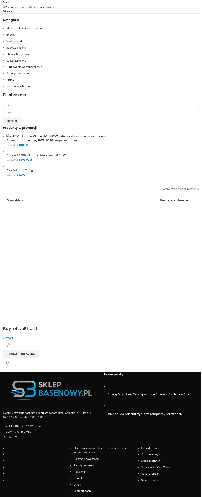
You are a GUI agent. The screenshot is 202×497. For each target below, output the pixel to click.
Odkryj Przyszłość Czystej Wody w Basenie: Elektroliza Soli (148, 394)
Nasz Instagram (150, 480)
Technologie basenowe (20, 86)
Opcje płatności (151, 460)
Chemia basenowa (17, 54)
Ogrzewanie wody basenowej (24, 66)
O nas (77, 484)
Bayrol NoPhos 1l (21, 329)
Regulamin (80, 471)
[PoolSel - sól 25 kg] (27, 166)
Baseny (10, 34)
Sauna (10, 79)
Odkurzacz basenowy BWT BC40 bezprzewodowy (42, 140)
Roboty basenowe (17, 73)
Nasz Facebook (150, 473)
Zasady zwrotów (84, 465)
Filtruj (12, 121)
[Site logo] (16, 6)
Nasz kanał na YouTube (155, 467)
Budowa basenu (16, 47)
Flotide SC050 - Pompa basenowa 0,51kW (36, 155)
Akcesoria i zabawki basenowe (24, 28)
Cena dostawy (150, 448)
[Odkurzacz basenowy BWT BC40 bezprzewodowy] (56, 136)
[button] (21, 354)
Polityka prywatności (86, 458)
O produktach (82, 490)
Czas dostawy (149, 454)
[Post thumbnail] (114, 386)
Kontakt (79, 478)
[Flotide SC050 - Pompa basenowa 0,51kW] (82, 151)
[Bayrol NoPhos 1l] (32, 236)
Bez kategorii (14, 41)
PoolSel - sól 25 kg (19, 170)
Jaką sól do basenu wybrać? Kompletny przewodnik (144, 414)
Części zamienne (16, 60)
